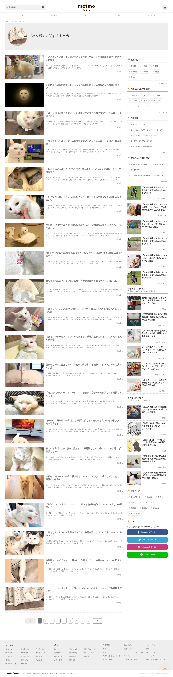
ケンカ (144, 502)
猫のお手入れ (89, 652)
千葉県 (155, 66)
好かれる (156, 508)
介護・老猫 (58, 660)
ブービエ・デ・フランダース (141, 141)
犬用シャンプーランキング (155, 659)
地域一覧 (164, 83)
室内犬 (133, 502)
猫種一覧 (164, 181)
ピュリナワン (150, 645)
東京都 (133, 66)
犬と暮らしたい (41, 649)
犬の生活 (39, 656)
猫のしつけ (58, 649)
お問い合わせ (26, 673)
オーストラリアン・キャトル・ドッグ (144, 135)
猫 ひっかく (128, 648)
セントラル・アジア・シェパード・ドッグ (146, 130)
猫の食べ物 (73, 649)
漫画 (119, 15)
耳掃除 (144, 508)
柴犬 (147, 648)
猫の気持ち (73, 652)
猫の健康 (57, 652)
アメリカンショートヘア (140, 164)
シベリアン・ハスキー (139, 95)
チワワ (105, 652)
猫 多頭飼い (128, 645)
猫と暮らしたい (90, 649)
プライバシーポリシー (49, 673)
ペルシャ (160, 175)
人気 (21, 15)
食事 (159, 497)
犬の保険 (39, 660)
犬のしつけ (9, 649)
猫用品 (86, 656)
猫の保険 (72, 660)
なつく (155, 502)
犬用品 (7, 660)
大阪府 (146, 71)
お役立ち (54, 15)
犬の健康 (8, 652)
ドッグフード (136, 497)
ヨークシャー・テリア (139, 106)
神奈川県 (134, 71)
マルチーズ (157, 100)
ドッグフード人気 (130, 659)
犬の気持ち (25, 652)
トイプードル (150, 652)
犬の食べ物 (25, 649)
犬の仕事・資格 (11, 663)
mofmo (86, 7)
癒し (86, 15)
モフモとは (72, 673)
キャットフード (136, 513)
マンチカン (159, 164)
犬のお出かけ (25, 656)
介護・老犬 (25, 660)
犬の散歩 (8, 656)
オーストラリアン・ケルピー (141, 146)
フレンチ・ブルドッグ (139, 100)
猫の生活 (72, 656)
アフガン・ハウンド (138, 124)
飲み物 (149, 497)
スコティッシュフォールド (140, 175)
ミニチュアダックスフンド (134, 652)
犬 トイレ (106, 648)
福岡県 (157, 71)
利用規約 (36, 673)
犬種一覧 (164, 112)
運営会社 (62, 673)
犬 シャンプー (151, 656)
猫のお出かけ (59, 656)
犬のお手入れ (40, 652)
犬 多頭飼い (107, 645)
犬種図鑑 (164, 152)
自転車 (133, 508)
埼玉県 (144, 66)
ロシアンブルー (136, 170)
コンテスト (151, 15)
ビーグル (156, 95)
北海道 (133, 77)
